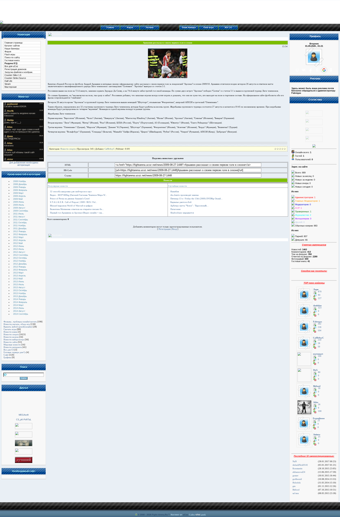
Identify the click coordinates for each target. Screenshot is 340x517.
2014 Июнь (18, 308)
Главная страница (13, 42)
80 (319, 372)
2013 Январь (19, 267)
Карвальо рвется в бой (180, 202)
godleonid (297, 479)
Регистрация (164, 229)
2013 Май (18, 278)
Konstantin (297, 468)
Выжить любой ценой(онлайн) (18, 327)
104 (319, 330)
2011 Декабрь (20, 228)
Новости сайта (10, 342)
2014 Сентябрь (20, 314)
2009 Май (18, 199)
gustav (295, 475)
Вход (174, 229)
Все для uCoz (11, 66)
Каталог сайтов (12, 45)
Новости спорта (11, 334)
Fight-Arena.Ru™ (161, 514)
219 (319, 340)
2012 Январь (19, 231)
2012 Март (18, 237)
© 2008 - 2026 (144, 514)
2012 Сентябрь (20, 255)
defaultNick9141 (300, 465)
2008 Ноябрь (19, 181)
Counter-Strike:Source (15, 78)
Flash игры (208, 27)
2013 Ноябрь (19, 293)
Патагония (175, 209)
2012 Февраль (20, 234)
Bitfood (296, 489)
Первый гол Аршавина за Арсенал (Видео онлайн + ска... (77, 213)
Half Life (8, 81)
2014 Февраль (20, 302)
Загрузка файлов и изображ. (19, 72)
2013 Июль (18, 284)
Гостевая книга (12, 60)
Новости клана (10, 332)
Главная (110, 27)
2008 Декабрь (20, 184)
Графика (7, 357)
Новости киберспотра (14, 339)
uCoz (185, 514)
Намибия (174, 191)
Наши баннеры (189, 27)
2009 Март (18, 193)
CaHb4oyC (109, 149)
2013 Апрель (19, 275)
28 (319, 343)
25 (319, 420)
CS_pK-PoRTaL (23, 419)
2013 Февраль (20, 270)
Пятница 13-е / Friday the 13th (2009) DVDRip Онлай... (196, 198)
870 (320, 292)
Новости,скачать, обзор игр (17, 324)
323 (320, 308)
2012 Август (19, 252)
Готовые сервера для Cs (15, 352)
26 (319, 404)
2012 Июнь (18, 246)
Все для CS (9, 350)
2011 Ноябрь (19, 225)
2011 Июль (18, 214)
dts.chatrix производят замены (184, 195)
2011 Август (19, 216)
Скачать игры (10, 329)
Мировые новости (12, 344)
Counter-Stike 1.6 (13, 75)
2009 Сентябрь (20, 211)
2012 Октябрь (20, 258)
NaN (295, 461)
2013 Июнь (18, 281)
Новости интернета (13, 347)
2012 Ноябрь (19, 261)
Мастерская (11, 87)
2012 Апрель (19, 240)
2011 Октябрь (20, 222)
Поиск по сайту (12, 57)
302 (319, 324)
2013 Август (19, 287)
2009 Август (19, 208)
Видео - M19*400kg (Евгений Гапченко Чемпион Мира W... (78, 195)
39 (319, 388)
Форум (130, 27)
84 (319, 295)
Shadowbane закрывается (182, 213)
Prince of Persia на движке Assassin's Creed (70, 198)
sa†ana (296, 493)
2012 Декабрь (20, 264)
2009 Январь (19, 187)
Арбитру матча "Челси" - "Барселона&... (189, 205)
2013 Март (18, 272)
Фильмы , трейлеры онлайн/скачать (20, 321)
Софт (6, 355)
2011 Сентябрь (20, 219)
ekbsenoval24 (299, 472)
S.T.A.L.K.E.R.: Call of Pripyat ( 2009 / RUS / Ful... (73, 202)
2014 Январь (19, 299)
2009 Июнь (18, 202)
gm (294, 486)
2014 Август (19, 311)
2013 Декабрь (20, 296)
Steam (8, 84)
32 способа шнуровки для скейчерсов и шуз (70, 191)
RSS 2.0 (228, 27)
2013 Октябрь (20, 290)
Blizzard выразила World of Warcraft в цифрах (71, 205)
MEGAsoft (24, 415)
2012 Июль (18, 249)
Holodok (297, 482)
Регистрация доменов (15, 69)
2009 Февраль (20, 190)
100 (319, 356)
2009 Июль (18, 205)
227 (320, 298)
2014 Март (18, 305)
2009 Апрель (19, 196)
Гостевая (149, 27)
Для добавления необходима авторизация (23, 163)
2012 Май (18, 243)
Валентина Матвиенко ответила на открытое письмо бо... (77, 209)
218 (319, 327)
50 (319, 347)
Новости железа (11, 337)
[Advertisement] (23, 402)
